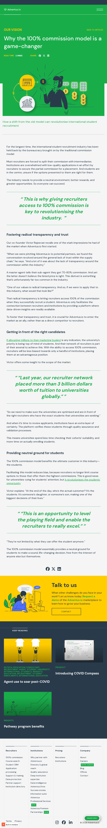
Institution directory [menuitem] (15, 786)
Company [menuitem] (85, 750)
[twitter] (44, 55)
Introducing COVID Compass (77, 673)
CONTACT (66, 611)
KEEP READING (20, 630)
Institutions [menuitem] (37, 750)
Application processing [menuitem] (11, 770)
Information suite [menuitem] (39, 793)
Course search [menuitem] (13, 761)
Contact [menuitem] (84, 775)
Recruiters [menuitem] (11, 750)
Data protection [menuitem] (13, 779)
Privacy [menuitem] (18, 821)
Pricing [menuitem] (59, 750)
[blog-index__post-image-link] (28, 650)
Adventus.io (75, 600)
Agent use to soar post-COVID (27, 682)
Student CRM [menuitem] (12, 764)
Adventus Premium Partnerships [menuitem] (39, 810)
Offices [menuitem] (83, 772)
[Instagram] (57, 822)
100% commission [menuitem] (14, 757)
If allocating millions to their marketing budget (34, 340)
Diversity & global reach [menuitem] (39, 766)
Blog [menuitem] (82, 768)
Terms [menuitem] (9, 821)
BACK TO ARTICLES (95, 30)
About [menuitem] (83, 757)
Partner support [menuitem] (13, 783)
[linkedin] (48, 55)
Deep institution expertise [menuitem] (38, 777)
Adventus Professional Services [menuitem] (41, 801)
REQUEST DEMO (92, 818)
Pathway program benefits (24, 726)
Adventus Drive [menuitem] (38, 786)
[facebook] (40, 55)
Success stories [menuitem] (38, 790)
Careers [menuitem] (86, 763)
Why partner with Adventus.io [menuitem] (39, 759)
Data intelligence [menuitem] (38, 783)
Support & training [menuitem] (14, 775)
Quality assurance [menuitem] (39, 772)
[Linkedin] (70, 822)
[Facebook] (64, 822)
